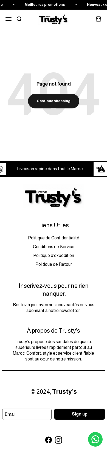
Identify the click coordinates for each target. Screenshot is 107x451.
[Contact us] (95, 439)
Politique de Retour (53, 264)
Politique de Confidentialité (53, 238)
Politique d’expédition (53, 255)
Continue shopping (54, 101)
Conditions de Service (53, 246)
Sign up (80, 414)
